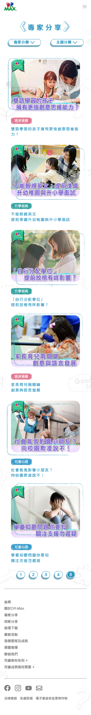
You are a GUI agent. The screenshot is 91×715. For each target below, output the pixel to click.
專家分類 (22, 42)
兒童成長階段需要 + (19, 667)
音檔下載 (11, 628)
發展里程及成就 (16, 641)
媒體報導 (11, 647)
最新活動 (11, 634)
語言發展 (21, 120)
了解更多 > (45, 90)
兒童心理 (21, 461)
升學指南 (21, 206)
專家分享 (11, 615)
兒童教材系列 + (16, 660)
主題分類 (64, 42)
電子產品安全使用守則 (52, 698)
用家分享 (11, 621)
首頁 (7, 602)
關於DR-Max (14, 608)
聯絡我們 (11, 654)
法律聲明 (10, 698)
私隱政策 (26, 698)
